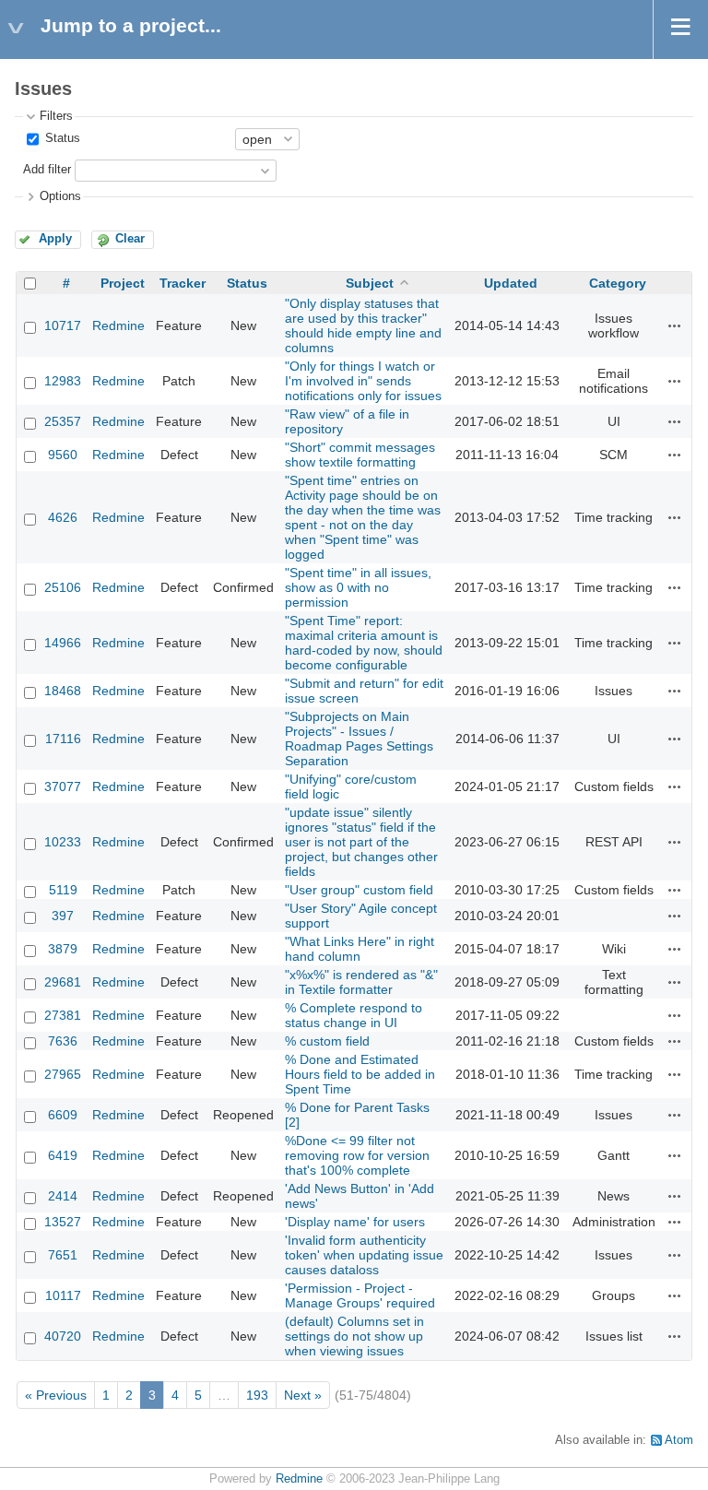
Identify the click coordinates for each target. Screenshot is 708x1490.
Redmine (118, 325)
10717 (62, 325)
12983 (62, 380)
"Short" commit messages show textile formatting (360, 454)
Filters (56, 116)
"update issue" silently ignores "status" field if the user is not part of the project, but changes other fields (361, 842)
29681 (62, 982)
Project (122, 283)
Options (60, 196)
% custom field (327, 1041)
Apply (55, 238)
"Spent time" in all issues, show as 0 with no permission (358, 587)
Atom (679, 1440)
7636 (62, 1041)
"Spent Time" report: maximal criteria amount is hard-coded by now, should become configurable (363, 642)
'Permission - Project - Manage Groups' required (360, 1295)
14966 (62, 642)
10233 (62, 841)
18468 (62, 690)
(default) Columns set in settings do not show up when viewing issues (354, 1336)
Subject (370, 283)
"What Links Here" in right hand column (359, 949)
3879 (62, 948)
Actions (674, 325)
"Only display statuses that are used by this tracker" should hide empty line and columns (363, 325)
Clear (130, 238)
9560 (62, 454)
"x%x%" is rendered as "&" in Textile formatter (361, 982)
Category (617, 283)
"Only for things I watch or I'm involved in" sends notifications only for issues (363, 381)
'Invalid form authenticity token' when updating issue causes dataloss (364, 1255)
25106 (62, 587)
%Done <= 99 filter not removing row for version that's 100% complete (357, 1155)
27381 (62, 1015)
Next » (303, 1395)
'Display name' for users (355, 1221)
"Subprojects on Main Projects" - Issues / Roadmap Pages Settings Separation (359, 738)
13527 (62, 1221)
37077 (62, 786)
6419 (62, 1155)
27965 (62, 1074)
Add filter (47, 169)
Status (60, 138)
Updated (510, 283)
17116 (63, 738)
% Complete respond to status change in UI (353, 1015)
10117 (63, 1295)
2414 (62, 1195)
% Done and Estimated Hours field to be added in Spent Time (360, 1074)
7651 (62, 1255)
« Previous (56, 1395)
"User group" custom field (359, 889)
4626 (62, 517)
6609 (62, 1114)
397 (63, 915)
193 (257, 1395)
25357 (62, 421)
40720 (62, 1336)
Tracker (182, 283)
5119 (63, 889)
